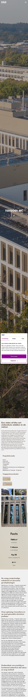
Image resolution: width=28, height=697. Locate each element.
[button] (26, 2)
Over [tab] (23, 338)
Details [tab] (14, 338)
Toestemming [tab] (5, 338)
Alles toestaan (14, 356)
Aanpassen (13, 360)
